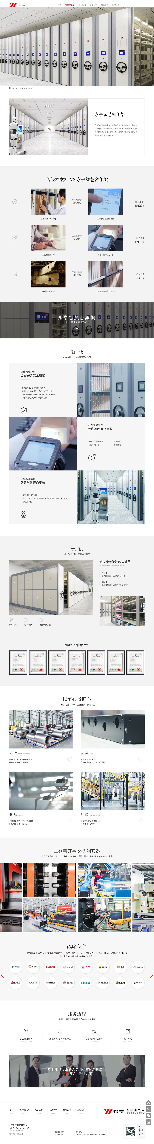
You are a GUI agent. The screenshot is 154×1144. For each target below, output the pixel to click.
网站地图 (20, 1134)
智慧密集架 (69, 5)
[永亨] (124, 1113)
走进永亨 (53, 1111)
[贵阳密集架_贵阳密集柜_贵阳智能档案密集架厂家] (17, 6)
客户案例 (82, 5)
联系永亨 (115, 5)
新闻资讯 (104, 5)
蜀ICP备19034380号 (22, 1128)
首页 (59, 5)
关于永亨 (93, 5)
